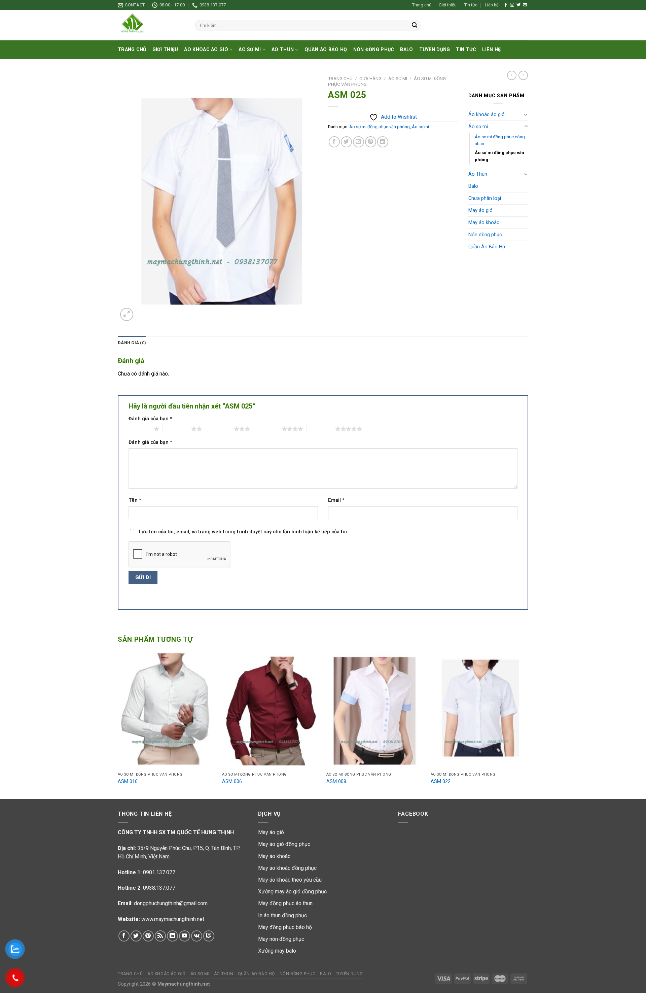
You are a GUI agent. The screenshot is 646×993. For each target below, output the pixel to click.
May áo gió (480, 210)
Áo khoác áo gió (206, 49)
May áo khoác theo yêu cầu (290, 880)
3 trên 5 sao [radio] (219, 428)
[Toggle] (526, 114)
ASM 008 (336, 781)
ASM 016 (128, 781)
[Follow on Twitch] (208, 936)
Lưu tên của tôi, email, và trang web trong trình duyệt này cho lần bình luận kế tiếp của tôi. (243, 532)
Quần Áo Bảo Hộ (325, 49)
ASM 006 (232, 781)
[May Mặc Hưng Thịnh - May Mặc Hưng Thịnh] (151, 25)
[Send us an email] (525, 5)
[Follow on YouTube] (184, 936)
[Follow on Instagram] (512, 5)
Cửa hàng (370, 78)
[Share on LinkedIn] (382, 141)
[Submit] (414, 25)
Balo (406, 49)
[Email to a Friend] (358, 141)
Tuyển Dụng (434, 49)
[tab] (132, 343)
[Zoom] (126, 314)
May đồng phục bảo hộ (285, 927)
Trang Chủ (132, 49)
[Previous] (118, 725)
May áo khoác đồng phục (287, 868)
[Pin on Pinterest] (370, 141)
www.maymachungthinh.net (172, 919)
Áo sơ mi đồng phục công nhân (500, 140)
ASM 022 (441, 781)
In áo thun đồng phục (282, 915)
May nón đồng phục (281, 939)
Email (336, 500)
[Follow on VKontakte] (196, 936)
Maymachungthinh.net (183, 984)
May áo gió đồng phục (284, 844)
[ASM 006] (271, 710)
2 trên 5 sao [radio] (177, 428)
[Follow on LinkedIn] (172, 936)
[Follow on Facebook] (506, 5)
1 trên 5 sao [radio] (139, 428)
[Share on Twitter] (346, 141)
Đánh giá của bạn (150, 419)
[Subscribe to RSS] (160, 936)
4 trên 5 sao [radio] (267, 428)
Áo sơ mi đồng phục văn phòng (379, 126)
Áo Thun (283, 49)
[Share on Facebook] (334, 141)
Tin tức (470, 4)
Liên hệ (492, 4)
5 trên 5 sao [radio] (321, 428)
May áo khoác (483, 222)
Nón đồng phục (373, 49)
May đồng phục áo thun (285, 903)
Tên (135, 500)
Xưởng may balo (277, 951)
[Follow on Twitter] (518, 5)
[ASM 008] (375, 710)
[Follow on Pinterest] (148, 936)
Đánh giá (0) (132, 342)
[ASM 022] (479, 710)
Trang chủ (421, 4)
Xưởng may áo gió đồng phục (292, 891)
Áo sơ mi (250, 49)
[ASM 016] (166, 710)
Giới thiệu (448, 4)
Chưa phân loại (484, 198)
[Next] (528, 725)
